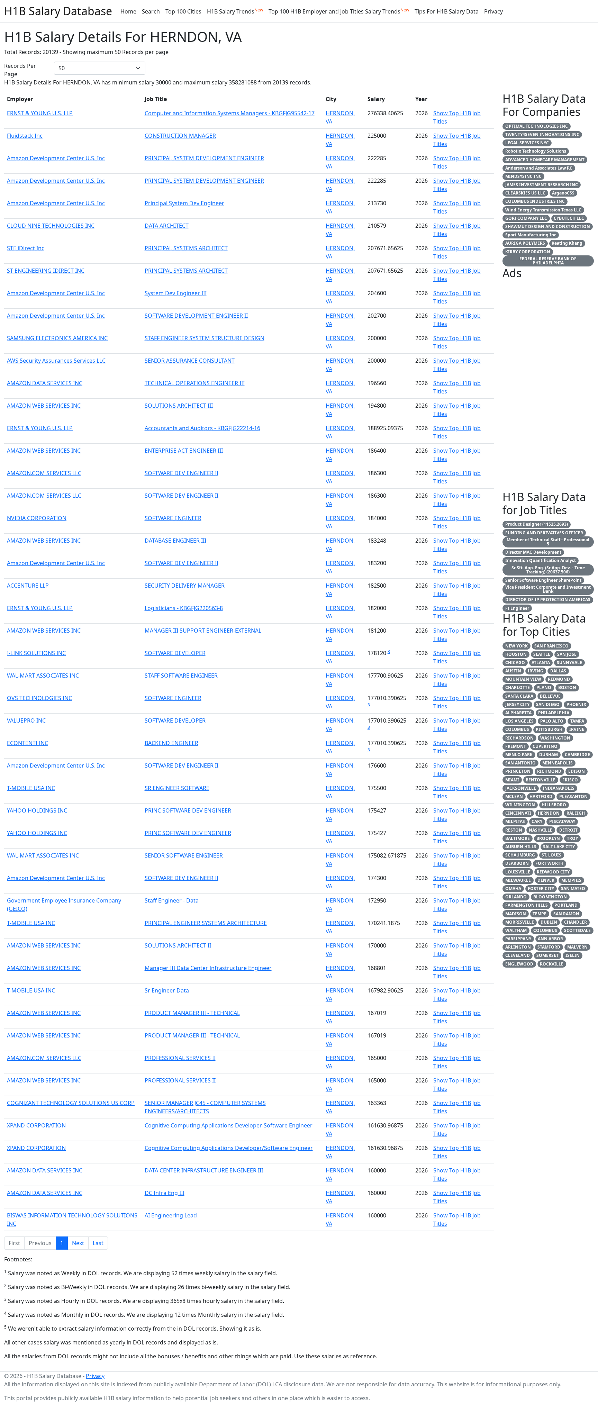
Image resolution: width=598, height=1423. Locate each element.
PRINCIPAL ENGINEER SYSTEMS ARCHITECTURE (206, 923)
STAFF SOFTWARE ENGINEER (181, 675)
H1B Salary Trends (235, 11)
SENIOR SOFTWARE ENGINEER (184, 855)
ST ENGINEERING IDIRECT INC (45, 270)
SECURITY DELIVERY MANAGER (185, 585)
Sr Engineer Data (167, 990)
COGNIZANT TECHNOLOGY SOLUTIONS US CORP (71, 1103)
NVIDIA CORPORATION (36, 518)
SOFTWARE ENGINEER (173, 518)
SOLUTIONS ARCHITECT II (178, 945)
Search (151, 11)
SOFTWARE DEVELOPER (175, 653)
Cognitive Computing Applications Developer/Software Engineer (229, 1148)
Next (78, 1243)
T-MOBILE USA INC (31, 788)
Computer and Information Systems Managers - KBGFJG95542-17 (230, 113)
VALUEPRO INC (26, 720)
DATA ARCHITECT (167, 225)
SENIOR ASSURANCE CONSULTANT (190, 360)
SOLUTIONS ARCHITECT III (179, 405)
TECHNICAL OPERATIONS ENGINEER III (195, 383)
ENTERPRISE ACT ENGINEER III (184, 450)
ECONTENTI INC (27, 743)
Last (98, 1243)
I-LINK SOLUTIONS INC (36, 653)
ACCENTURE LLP (28, 585)
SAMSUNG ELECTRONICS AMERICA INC (57, 338)
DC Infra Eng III (164, 1193)
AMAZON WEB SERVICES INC (44, 405)
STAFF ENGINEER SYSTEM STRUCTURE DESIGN (204, 338)
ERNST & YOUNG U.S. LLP (40, 113)
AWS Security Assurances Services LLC (56, 360)
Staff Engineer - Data (172, 900)
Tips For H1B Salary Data (447, 11)
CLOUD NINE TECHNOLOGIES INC (50, 225)
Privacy (493, 11)
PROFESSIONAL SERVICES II (180, 1058)
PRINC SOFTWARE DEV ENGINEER (188, 810)
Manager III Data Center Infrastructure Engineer (208, 968)
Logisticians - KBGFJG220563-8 (184, 608)
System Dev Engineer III (176, 293)
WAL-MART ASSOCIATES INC (43, 675)
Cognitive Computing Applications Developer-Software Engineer (228, 1125)
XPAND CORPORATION (36, 1125)
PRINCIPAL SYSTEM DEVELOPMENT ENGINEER (204, 158)
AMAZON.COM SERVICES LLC (44, 473)
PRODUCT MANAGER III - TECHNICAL (192, 1013)
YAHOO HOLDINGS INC (37, 810)
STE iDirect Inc (25, 248)
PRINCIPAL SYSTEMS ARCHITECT (186, 248)
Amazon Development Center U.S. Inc (56, 158)
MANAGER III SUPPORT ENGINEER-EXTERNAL (203, 630)
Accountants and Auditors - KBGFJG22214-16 (202, 428)
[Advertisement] (548, 386)
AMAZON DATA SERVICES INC (44, 383)
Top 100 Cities (183, 11)
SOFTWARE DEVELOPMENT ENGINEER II (196, 315)
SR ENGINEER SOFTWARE (177, 788)
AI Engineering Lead (171, 1215)
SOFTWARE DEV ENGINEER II (181, 473)
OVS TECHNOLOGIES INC (39, 698)
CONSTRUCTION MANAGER (180, 135)
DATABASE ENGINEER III (175, 540)
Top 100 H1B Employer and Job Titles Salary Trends (339, 11)
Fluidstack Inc (25, 135)
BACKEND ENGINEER (171, 743)
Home (128, 11)
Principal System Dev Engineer (184, 203)
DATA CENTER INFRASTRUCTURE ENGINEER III (204, 1170)
